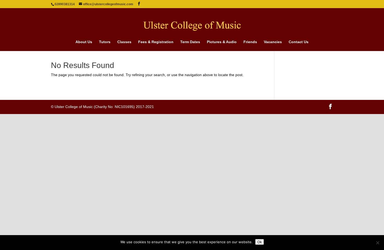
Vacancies (273, 42)
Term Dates (190, 42)
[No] (377, 242)
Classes (124, 42)
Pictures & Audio (222, 42)
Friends (250, 42)
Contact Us (299, 42)
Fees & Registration (155, 42)
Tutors (104, 42)
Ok (259, 242)
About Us (83, 42)
